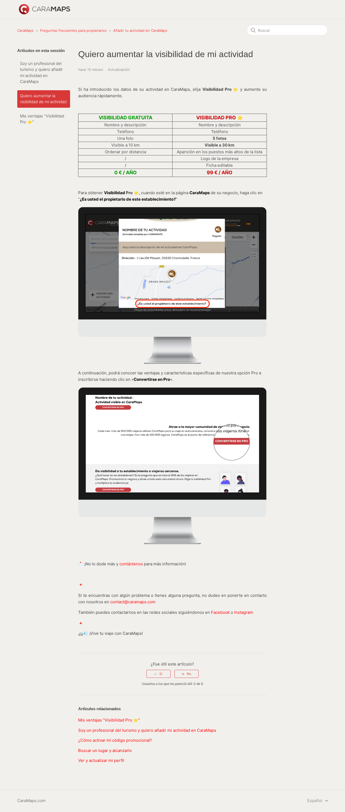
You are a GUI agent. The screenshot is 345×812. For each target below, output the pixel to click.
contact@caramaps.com (133, 601)
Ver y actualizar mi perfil (101, 760)
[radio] (158, 674)
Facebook (221, 612)
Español (315, 800)
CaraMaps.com (31, 800)
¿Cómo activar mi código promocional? (115, 740)
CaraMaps (25, 30)
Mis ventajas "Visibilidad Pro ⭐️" (42, 119)
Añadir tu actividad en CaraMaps (140, 30)
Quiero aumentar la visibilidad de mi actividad (43, 98)
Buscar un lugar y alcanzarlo (105, 750)
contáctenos (131, 563)
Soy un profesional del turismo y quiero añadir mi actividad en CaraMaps (41, 72)
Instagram (243, 612)
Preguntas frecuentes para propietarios (73, 30)
